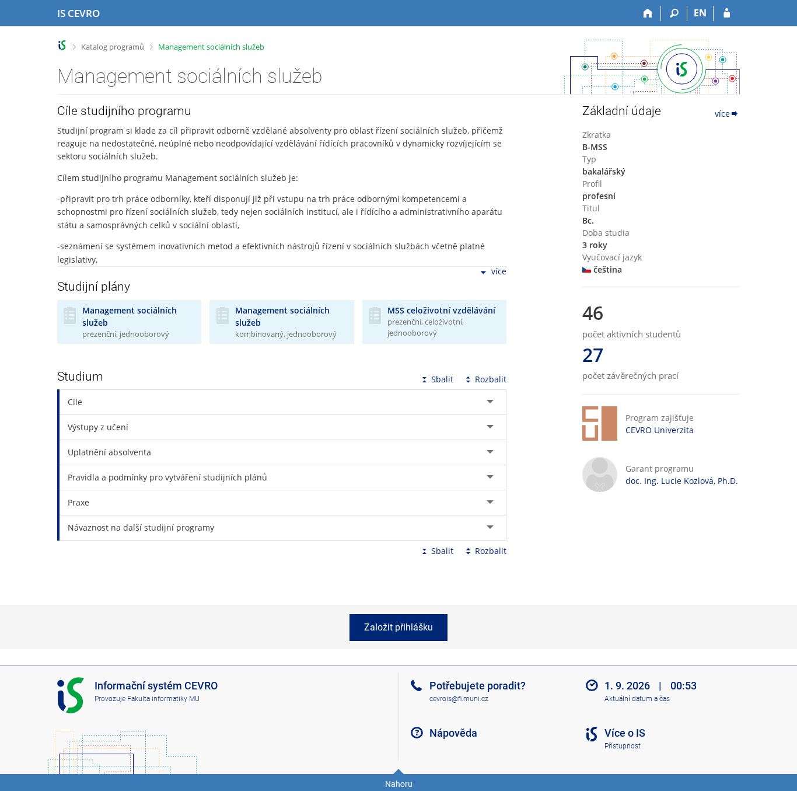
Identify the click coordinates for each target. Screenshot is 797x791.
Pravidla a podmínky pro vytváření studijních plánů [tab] (167, 477)
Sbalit (442, 379)
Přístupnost (622, 746)
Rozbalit (490, 379)
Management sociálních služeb (211, 46)
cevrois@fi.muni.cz (458, 699)
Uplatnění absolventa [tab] (109, 452)
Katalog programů (112, 46)
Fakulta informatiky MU (163, 699)
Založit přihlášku (398, 627)
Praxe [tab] (78, 502)
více (498, 272)
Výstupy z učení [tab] (98, 427)
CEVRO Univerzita (659, 429)
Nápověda (453, 733)
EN (700, 12)
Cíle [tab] (75, 401)
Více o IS (624, 733)
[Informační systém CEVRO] (62, 45)
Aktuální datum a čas (637, 699)
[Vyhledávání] (674, 13)
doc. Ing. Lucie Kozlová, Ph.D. (681, 480)
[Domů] (648, 13)
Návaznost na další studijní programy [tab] (141, 527)
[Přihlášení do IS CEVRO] (727, 13)
